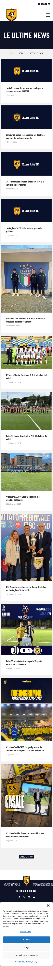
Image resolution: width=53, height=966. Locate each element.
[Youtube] (49, 4)
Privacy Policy (31, 962)
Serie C (22, 53)
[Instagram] (45, 4)
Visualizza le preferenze (27, 955)
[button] (48, 905)
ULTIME (11, 53)
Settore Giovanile (37, 53)
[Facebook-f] (39, 4)
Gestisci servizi (25, 932)
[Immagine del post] (26, 70)
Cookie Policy (20, 962)
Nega (26, 947)
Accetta (26, 939)
